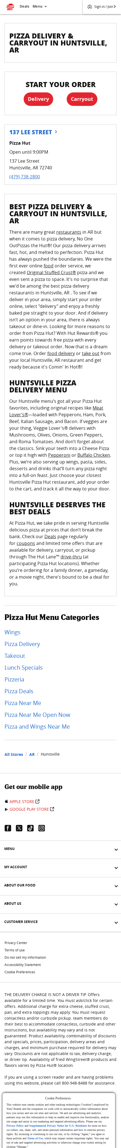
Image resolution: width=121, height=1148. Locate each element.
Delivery (38, 99)
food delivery (61, 353)
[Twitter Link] (21, 828)
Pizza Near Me (23, 703)
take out (90, 353)
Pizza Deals (19, 691)
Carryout (82, 99)
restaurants (68, 232)
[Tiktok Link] (32, 828)
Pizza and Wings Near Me (37, 726)
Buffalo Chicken (93, 455)
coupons (26, 543)
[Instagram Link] (44, 828)
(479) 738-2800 (24, 177)
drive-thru (71, 557)
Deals (24, 6)
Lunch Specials (24, 667)
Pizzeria (14, 679)
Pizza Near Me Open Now (37, 715)
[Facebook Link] (10, 828)
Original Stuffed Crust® (51, 272)
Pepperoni (59, 455)
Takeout (15, 656)
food (48, 266)
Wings (13, 632)
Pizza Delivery (22, 644)
